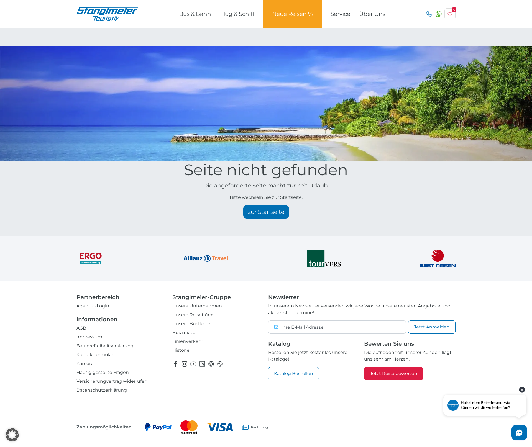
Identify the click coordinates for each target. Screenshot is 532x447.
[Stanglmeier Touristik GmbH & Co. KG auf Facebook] (175, 363)
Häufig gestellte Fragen (102, 372)
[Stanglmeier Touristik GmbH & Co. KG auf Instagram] (184, 363)
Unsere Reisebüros (193, 314)
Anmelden (432, 327)
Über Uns (372, 14)
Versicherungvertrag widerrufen (111, 381)
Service (340, 14)
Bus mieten (185, 332)
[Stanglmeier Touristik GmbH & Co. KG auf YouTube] (193, 363)
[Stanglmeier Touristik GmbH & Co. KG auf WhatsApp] (220, 363)
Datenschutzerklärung (101, 390)
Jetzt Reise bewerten (393, 373)
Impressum (89, 337)
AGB (81, 328)
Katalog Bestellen (293, 373)
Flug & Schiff (237, 14)
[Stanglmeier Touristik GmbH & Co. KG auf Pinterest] (211, 363)
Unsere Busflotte (191, 323)
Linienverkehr (187, 341)
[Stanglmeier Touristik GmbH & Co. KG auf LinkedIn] (202, 363)
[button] (12, 435)
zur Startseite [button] (266, 212)
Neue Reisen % (292, 14)
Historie (181, 350)
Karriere (85, 363)
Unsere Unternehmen (197, 306)
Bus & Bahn (195, 14)
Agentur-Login (92, 306)
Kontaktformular (94, 354)
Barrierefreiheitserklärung (105, 345)
